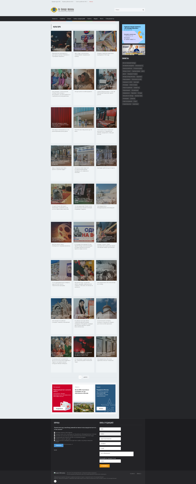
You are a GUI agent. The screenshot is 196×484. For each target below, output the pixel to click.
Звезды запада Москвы (129, 76)
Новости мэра (133, 85)
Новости (54, 19)
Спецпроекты (110, 19)
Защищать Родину (132, 74)
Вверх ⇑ (139, 473)
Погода (140, 93)
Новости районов (127, 87)
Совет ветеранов (127, 101)
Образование (126, 90)
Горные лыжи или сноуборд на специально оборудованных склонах (75, 434)
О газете (132, 473)
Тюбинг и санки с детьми (63, 439)
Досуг (124, 74)
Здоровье (139, 76)
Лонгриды (125, 85)
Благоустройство (127, 68)
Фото (101, 19)
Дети (143, 71)
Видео (96, 19)
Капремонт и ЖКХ (127, 82)
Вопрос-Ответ (126, 71)
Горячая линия (136, 71)
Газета (89, 19)
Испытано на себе (136, 79)
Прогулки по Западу (128, 95)
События (132, 98)
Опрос (69, 19)
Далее (85, 377)
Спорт (135, 101)
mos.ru (91, 1)
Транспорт (135, 104)
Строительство (127, 104)
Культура (136, 82)
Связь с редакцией (79, 19)
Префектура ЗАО (56, 1)
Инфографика (126, 79)
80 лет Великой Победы (129, 63)
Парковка (133, 93)
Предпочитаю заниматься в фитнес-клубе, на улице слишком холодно (73, 441)
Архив (55, 450)
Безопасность (139, 65)
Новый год (136, 87)
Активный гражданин (128, 65)
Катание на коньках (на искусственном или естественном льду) (74, 435)
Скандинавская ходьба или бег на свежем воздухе (70, 437)
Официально (126, 93)
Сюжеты (62, 19)
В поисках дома (138, 68)
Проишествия (138, 95)
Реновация (126, 98)
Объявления (135, 90)
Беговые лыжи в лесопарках (63, 432)
